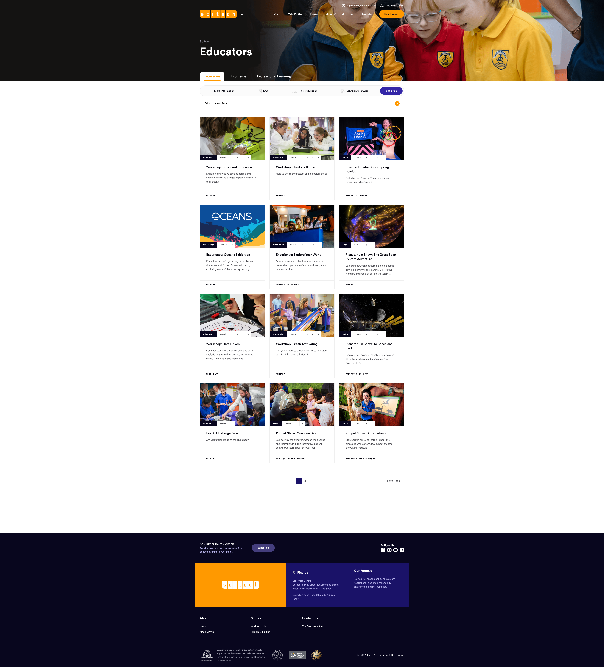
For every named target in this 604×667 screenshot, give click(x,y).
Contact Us (310, 618)
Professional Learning (274, 76)
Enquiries (391, 90)
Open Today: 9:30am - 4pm (361, 5)
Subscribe (263, 547)
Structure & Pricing (307, 90)
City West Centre (395, 5)
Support (257, 618)
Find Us (302, 573)
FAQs (266, 90)
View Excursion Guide (357, 90)
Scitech (205, 41)
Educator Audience (216, 103)
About (204, 618)
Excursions (212, 76)
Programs (238, 76)
